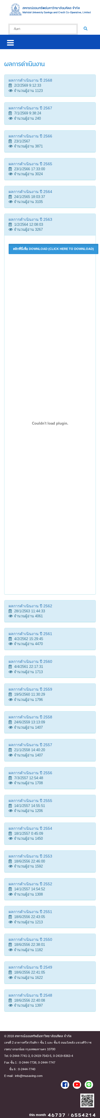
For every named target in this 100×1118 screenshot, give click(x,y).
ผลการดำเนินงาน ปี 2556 (30, 773)
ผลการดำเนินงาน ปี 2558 (30, 717)
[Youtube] (77, 1085)
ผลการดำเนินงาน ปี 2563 (30, 219)
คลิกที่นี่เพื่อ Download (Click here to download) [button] (53, 248)
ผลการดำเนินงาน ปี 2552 (30, 884)
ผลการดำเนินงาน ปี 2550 (30, 939)
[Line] (89, 1085)
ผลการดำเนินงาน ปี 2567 (30, 108)
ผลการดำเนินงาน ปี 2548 (30, 995)
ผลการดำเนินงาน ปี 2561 (30, 633)
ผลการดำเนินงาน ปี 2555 (30, 800)
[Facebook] (65, 1085)
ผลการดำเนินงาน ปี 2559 (30, 689)
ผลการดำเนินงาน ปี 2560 (30, 661)
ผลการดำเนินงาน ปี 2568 (30, 80)
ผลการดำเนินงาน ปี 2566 (30, 136)
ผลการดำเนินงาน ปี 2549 (30, 967)
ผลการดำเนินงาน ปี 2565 (30, 164)
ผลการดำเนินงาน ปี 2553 (30, 856)
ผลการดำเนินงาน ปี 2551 (30, 911)
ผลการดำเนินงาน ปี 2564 (30, 191)
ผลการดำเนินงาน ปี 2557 (30, 745)
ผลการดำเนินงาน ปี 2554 (30, 828)
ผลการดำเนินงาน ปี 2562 (30, 606)
